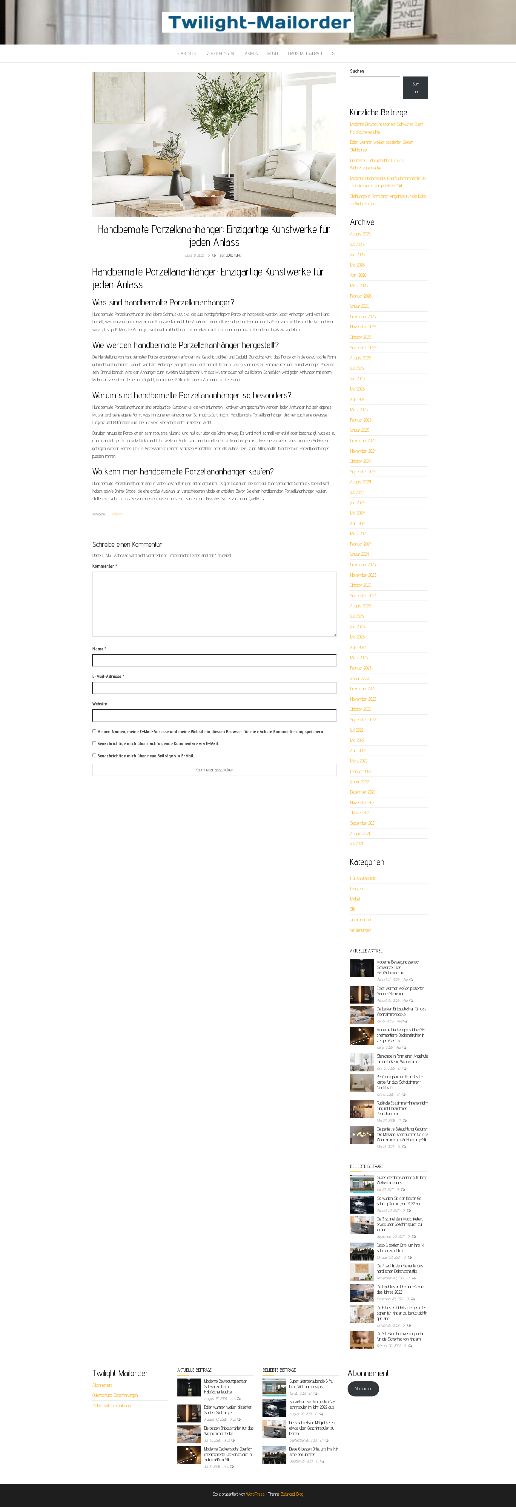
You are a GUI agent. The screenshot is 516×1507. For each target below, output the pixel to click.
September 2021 (362, 823)
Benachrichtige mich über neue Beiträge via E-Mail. (145, 756)
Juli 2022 (356, 730)
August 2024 (360, 482)
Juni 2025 (357, 378)
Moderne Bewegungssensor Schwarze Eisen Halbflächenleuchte (398, 967)
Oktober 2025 (360, 337)
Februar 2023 (360, 668)
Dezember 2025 (363, 316)
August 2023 (360, 606)
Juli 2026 (357, 244)
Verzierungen (220, 53)
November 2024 (363, 451)
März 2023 (359, 657)
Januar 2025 (359, 430)
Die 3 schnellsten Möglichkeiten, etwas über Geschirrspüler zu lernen (400, 1224)
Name (99, 649)
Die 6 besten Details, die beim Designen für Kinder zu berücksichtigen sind (402, 1313)
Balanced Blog (292, 1494)
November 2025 (363, 327)
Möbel (273, 53)
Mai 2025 (357, 389)
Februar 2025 (360, 420)
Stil (336, 53)
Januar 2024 (359, 554)
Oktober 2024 (360, 461)
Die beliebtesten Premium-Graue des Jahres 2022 (400, 1289)
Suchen (357, 71)
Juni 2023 (357, 627)
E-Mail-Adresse (108, 676)
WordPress (255, 1494)
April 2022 (358, 751)
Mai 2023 (357, 637)
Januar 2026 (359, 306)
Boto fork (233, 255)
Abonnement (102, 1385)
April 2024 (358, 523)
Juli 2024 (357, 492)
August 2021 (360, 833)
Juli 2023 (357, 616)
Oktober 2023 (360, 585)
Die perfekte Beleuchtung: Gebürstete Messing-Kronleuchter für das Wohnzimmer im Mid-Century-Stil (402, 1134)
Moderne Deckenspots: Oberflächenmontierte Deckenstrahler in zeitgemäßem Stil (401, 1035)
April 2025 (358, 399)
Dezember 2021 (362, 792)
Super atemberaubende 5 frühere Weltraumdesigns (312, 1384)
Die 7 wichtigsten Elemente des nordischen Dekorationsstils (400, 1268)
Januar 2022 (359, 782)
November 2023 (363, 575)
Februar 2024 (360, 544)
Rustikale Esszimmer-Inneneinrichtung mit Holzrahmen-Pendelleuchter (402, 1108)
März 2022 (358, 761)
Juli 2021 (356, 843)
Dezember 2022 (362, 688)
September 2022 (363, 719)
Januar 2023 (359, 678)
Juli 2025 (357, 368)
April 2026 (358, 275)
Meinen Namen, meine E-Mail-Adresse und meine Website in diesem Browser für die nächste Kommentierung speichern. (210, 731)
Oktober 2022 (360, 709)
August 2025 (360, 358)
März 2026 (359, 285)
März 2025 (359, 409)
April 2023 (358, 647)
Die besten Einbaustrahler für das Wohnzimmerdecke (401, 1011)
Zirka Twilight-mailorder (112, 1405)
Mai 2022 (357, 740)
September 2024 (363, 471)
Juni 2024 (357, 503)
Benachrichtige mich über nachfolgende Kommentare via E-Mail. (158, 743)
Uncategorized (361, 919)
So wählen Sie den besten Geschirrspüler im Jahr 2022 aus (400, 1201)
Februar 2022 (360, 771)
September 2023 (363, 595)
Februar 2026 (360, 296)
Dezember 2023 (363, 564)
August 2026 (360, 234)
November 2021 (362, 802)
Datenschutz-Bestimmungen (115, 1395)
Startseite (187, 53)
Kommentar (104, 566)
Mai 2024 (357, 513)
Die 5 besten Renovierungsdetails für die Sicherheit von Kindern (401, 1336)
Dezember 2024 (363, 440)
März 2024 (359, 533)
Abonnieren (363, 1388)
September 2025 (363, 347)
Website (99, 704)
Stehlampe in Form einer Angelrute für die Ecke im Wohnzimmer (402, 1058)
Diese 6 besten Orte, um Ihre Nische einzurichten (401, 1248)
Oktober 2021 (360, 812)
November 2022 (363, 699)
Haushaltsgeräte (305, 53)
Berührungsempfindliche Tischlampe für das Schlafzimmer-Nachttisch (400, 1082)
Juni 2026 (357, 254)
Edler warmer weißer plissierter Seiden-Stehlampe (400, 991)
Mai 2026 (357, 265)
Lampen (250, 53)
